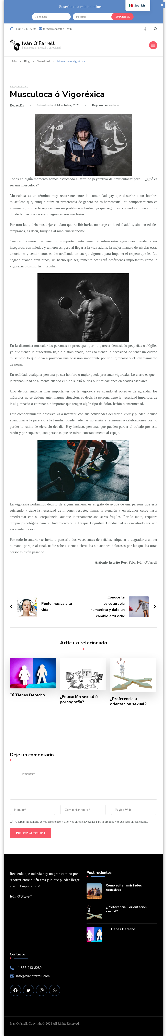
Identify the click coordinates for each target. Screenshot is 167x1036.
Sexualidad (19, 86)
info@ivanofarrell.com (33, 976)
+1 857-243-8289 (29, 968)
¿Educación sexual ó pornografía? (79, 699)
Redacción (17, 105)
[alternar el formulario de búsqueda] (155, 29)
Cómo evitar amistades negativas (124, 887)
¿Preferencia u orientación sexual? (128, 701)
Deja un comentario (105, 105)
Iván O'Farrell (38, 43)
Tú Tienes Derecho (27, 695)
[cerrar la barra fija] (162, 5)
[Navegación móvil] (153, 45)
